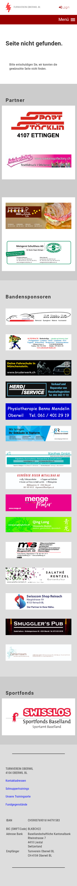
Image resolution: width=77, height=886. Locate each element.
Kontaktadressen (16, 780)
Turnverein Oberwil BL (27, 7)
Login (66, 7)
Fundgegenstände (16, 804)
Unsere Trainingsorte (18, 796)
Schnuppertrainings (17, 788)
